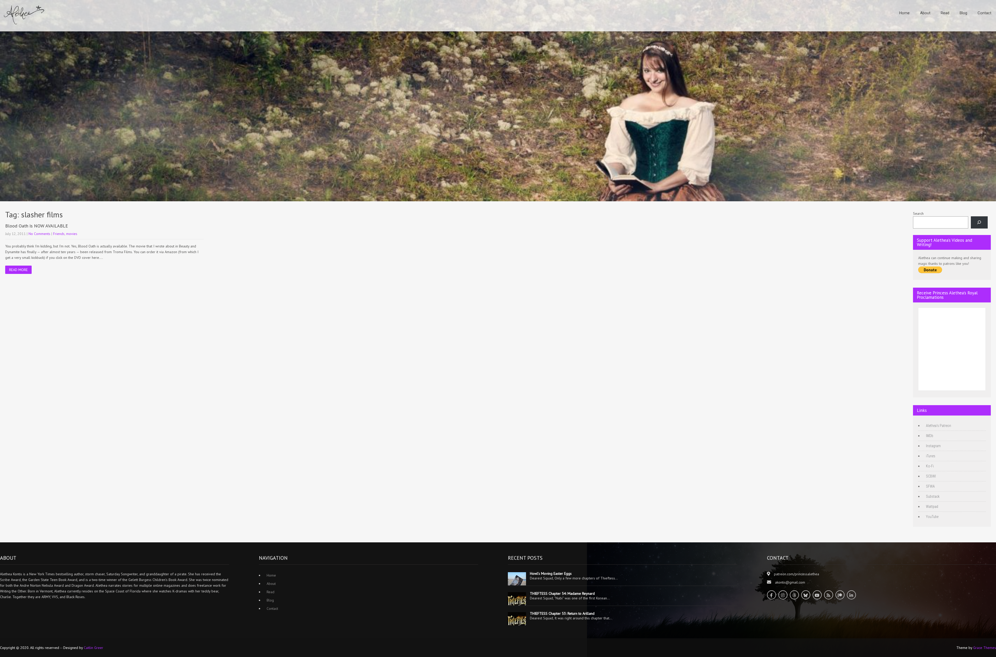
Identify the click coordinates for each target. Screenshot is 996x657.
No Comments (39, 233)
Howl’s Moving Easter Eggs (551, 573)
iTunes (930, 456)
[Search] (979, 222)
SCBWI (931, 476)
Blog (963, 13)
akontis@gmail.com (790, 582)
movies (71, 233)
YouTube (932, 517)
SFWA (930, 486)
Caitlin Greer (93, 647)
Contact (984, 13)
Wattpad (932, 506)
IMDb (929, 436)
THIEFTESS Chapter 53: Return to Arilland (562, 613)
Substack (932, 496)
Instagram (933, 446)
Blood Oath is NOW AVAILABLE (36, 226)
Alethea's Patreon (938, 426)
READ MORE (18, 269)
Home (904, 13)
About (925, 13)
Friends (59, 233)
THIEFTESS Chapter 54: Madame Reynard (562, 593)
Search (918, 213)
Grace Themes (984, 647)
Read (945, 13)
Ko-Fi (930, 466)
